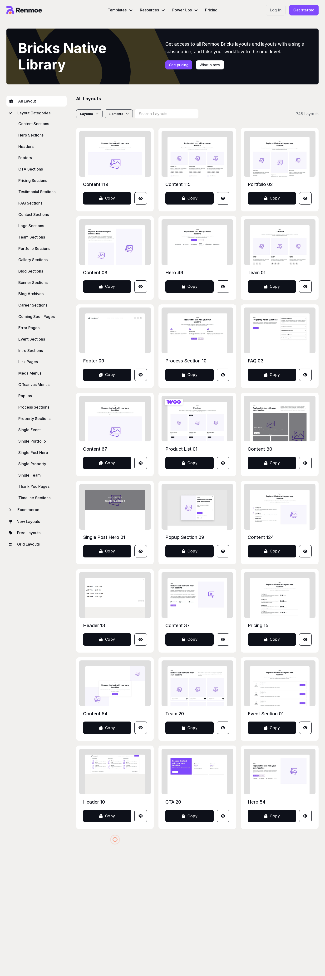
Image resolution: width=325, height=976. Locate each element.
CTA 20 (173, 802)
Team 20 (174, 714)
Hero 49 (174, 272)
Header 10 (94, 802)
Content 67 (95, 449)
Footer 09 (93, 361)
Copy (110, 198)
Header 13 (94, 625)
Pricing (211, 10)
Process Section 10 (186, 361)
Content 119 (95, 184)
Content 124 (261, 537)
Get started (304, 10)
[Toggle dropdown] (131, 10)
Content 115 (178, 184)
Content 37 (177, 625)
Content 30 (260, 449)
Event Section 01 (266, 714)
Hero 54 (257, 802)
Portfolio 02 (260, 184)
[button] (36, 113)
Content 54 (95, 714)
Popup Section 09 (184, 537)
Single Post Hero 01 (104, 537)
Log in (275, 10)
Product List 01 (181, 449)
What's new (210, 65)
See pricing (179, 65)
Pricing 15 (258, 625)
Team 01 (257, 272)
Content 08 (95, 272)
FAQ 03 (256, 361)
